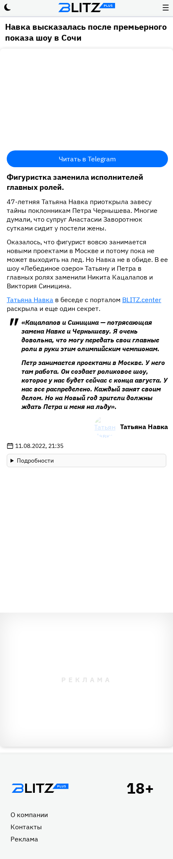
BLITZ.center (141, 299)
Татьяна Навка (30, 299)
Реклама (24, 839)
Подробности (35, 460)
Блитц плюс (86, 7)
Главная (39, 788)
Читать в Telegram (87, 159)
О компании (29, 814)
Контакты (26, 827)
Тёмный (7, 7)
